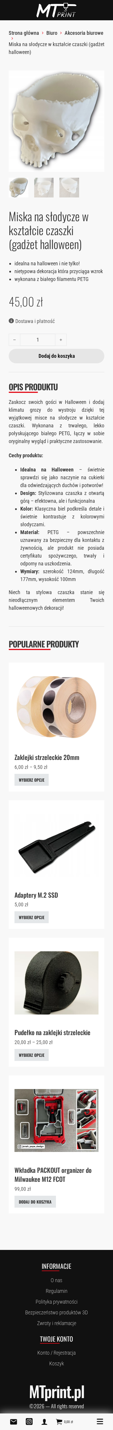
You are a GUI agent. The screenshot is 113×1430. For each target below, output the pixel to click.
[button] (96, 78)
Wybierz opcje (31, 780)
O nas (56, 1280)
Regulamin (57, 1291)
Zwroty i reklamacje (56, 1323)
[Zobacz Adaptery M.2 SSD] (56, 845)
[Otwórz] (100, 1422)
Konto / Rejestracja (56, 1353)
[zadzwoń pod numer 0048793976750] (44, 1422)
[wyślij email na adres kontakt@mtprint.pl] (13, 1422)
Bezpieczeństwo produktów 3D (56, 1312)
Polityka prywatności (57, 1302)
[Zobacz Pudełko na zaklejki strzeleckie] (56, 982)
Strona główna (24, 33)
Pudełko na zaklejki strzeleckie (52, 1032)
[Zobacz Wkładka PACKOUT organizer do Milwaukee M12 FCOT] (56, 1120)
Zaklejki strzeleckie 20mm (46, 757)
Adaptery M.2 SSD (36, 894)
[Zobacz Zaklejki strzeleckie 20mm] (56, 707)
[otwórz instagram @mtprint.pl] (29, 1422)
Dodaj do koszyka (35, 1202)
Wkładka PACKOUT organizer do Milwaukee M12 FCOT (53, 1174)
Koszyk (56, 1363)
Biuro (51, 33)
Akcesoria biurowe (84, 33)
